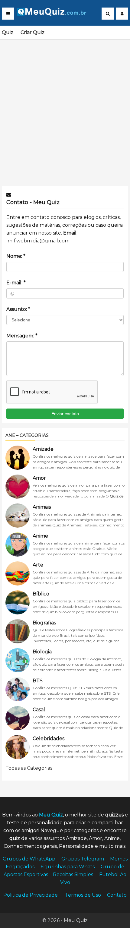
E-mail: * (16, 283)
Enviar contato (65, 413)
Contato (117, 895)
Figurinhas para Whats (68, 867)
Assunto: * (18, 309)
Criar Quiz (32, 32)
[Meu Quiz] (54, 14)
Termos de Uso (83, 895)
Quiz (7, 32)
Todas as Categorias (28, 768)
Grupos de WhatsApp (29, 859)
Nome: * (15, 256)
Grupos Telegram (82, 859)
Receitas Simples (73, 874)
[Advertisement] (65, 109)
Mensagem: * (21, 336)
